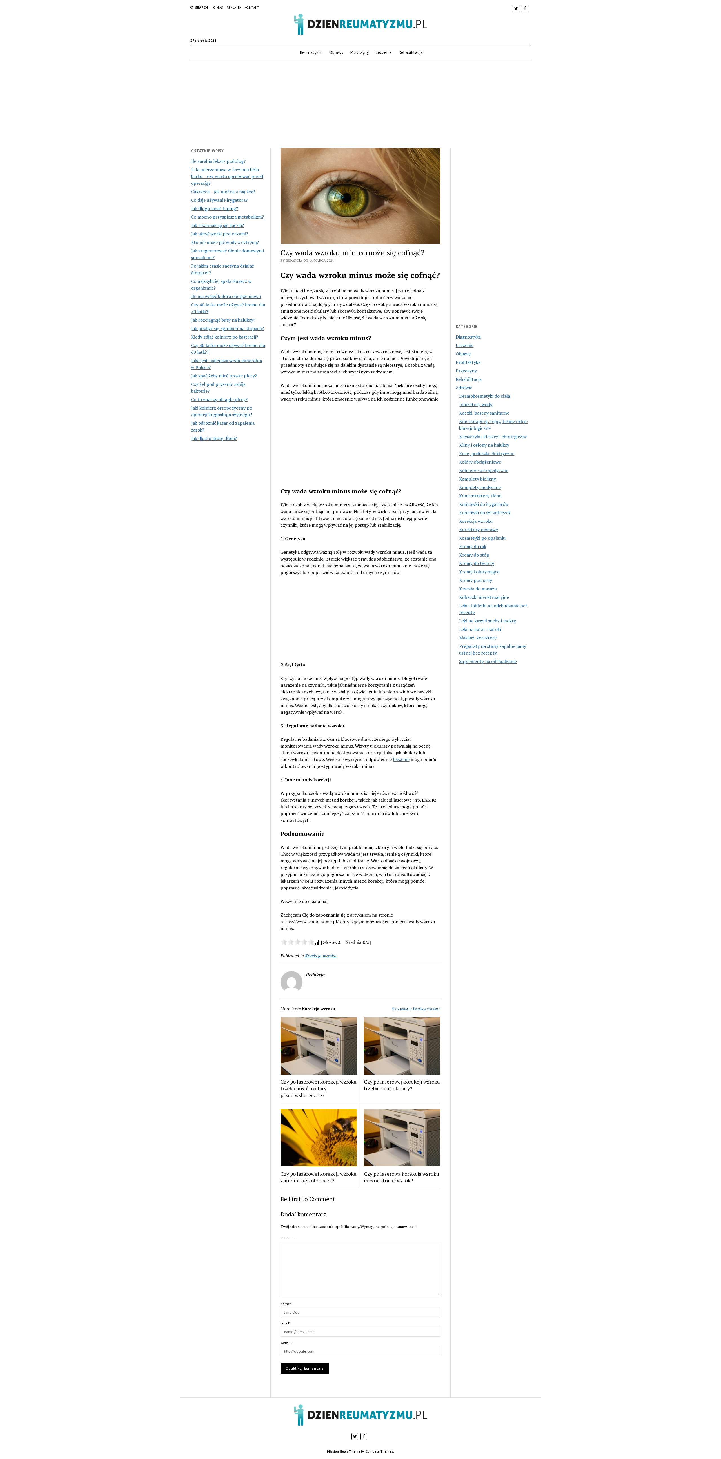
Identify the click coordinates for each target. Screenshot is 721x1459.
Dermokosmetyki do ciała (484, 396)
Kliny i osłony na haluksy (484, 445)
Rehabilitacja (411, 52)
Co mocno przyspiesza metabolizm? (227, 217)
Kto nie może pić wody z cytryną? (225, 242)
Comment (288, 1238)
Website (287, 1342)
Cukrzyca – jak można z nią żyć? (223, 191)
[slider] (297, 941)
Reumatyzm (311, 52)
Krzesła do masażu (478, 589)
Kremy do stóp (474, 555)
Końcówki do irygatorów (484, 504)
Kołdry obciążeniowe (480, 462)
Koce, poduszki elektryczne (486, 453)
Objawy (336, 52)
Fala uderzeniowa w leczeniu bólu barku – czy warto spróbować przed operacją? (227, 176)
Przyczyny (359, 52)
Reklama (234, 7)
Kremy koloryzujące (479, 572)
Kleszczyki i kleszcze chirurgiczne (493, 436)
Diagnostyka (468, 337)
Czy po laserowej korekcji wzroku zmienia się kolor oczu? (319, 1177)
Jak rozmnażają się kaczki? (217, 225)
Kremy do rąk (472, 546)
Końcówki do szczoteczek (485, 513)
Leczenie (383, 52)
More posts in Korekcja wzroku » (416, 1008)
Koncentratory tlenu (480, 496)
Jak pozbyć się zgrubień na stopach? (227, 328)
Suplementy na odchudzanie (488, 661)
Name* (286, 1304)
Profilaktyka (468, 362)
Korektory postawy (478, 529)
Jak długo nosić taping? (214, 208)
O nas (218, 7)
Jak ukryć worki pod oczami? (219, 234)
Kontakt (251, 7)
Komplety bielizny (477, 479)
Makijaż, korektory (478, 638)
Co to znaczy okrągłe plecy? (219, 399)
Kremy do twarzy (476, 563)
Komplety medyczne (480, 487)
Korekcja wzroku (321, 956)
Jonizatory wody (475, 404)
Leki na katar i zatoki (480, 629)
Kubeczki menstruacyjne (484, 597)
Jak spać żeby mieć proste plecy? (224, 376)
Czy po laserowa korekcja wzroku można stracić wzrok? (401, 1177)
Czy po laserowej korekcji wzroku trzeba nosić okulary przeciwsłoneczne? (319, 1088)
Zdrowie (464, 387)
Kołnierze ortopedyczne (483, 470)
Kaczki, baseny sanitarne (484, 413)
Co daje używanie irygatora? (219, 200)
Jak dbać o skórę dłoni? (214, 438)
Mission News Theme (343, 1451)
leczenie (401, 759)
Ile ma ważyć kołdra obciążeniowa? (226, 296)
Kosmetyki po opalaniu (482, 538)
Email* (285, 1323)
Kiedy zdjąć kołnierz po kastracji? (224, 337)
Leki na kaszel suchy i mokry (487, 621)
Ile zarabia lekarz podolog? (218, 161)
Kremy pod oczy (475, 580)
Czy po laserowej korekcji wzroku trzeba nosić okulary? (402, 1085)
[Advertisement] (360, 103)
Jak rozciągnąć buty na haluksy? (223, 320)
